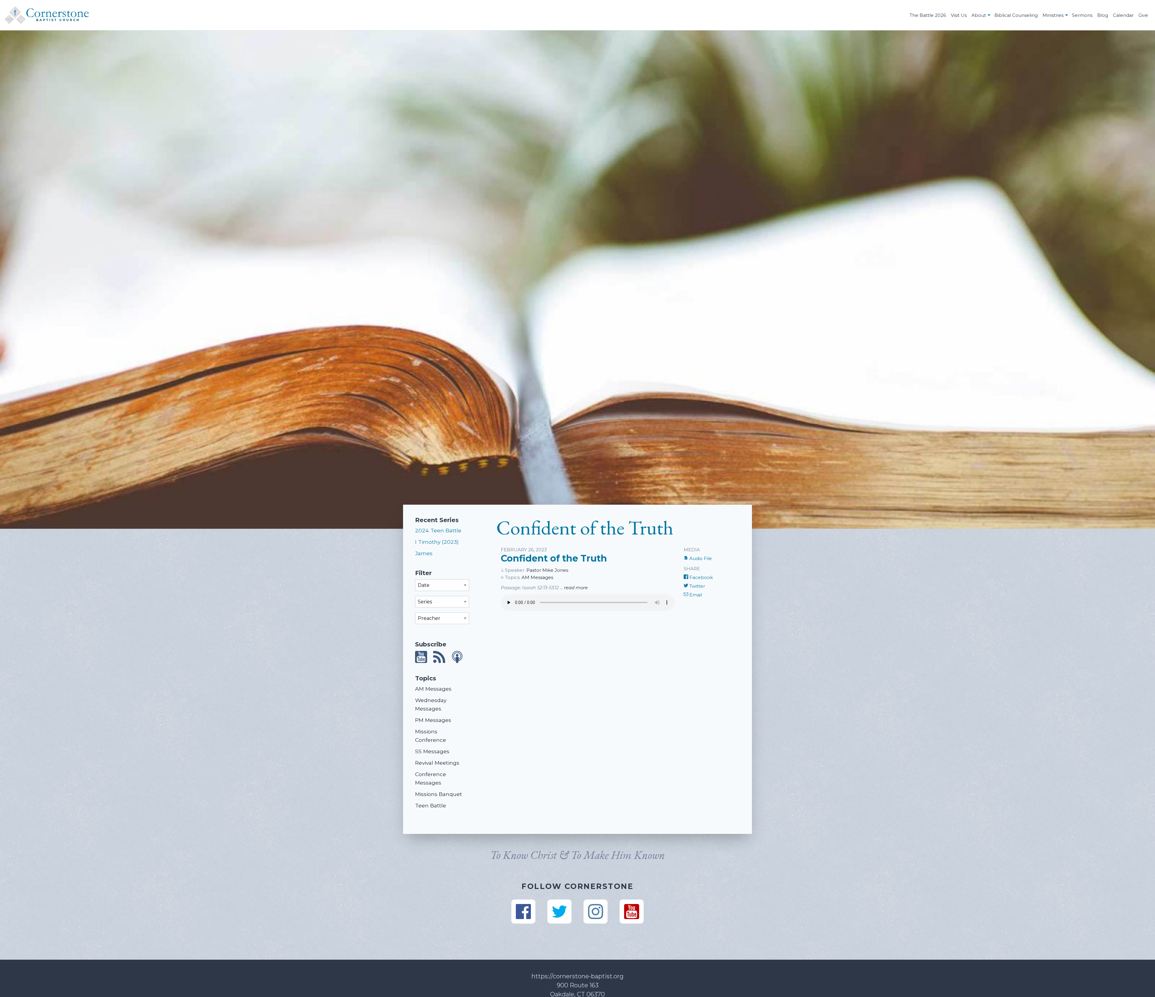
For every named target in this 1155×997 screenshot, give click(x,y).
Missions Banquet (438, 794)
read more (576, 587)
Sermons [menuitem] (1082, 15)
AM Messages (433, 689)
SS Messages (432, 751)
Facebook (700, 577)
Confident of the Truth (554, 558)
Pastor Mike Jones (547, 570)
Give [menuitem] (1143, 15)
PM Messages (433, 720)
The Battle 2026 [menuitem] (928, 15)
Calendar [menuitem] (1123, 15)
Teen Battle (430, 805)
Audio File (700, 558)
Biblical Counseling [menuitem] (1016, 15)
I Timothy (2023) (437, 542)
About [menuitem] (979, 15)
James (424, 553)
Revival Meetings (437, 763)
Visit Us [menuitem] (959, 15)
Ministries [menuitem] (1053, 15)
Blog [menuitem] (1102, 15)
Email (695, 595)
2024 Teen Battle (438, 530)
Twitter (696, 586)
